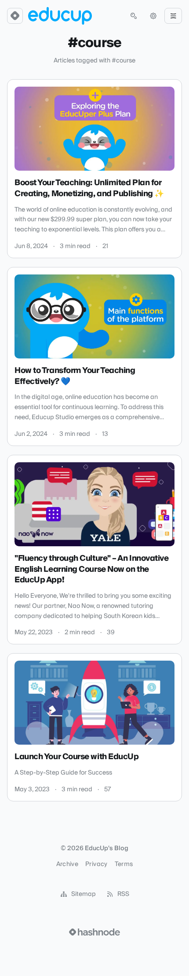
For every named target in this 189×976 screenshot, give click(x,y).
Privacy (96, 864)
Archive (67, 864)
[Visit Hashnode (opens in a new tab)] (94, 932)
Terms (124, 864)
